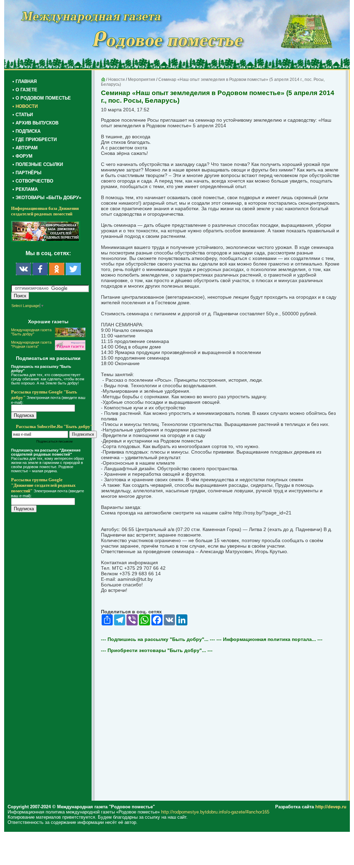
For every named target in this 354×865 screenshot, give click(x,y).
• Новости (25, 106)
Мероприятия (141, 79)
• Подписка (26, 131)
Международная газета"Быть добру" (31, 332)
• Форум (22, 156)
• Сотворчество (32, 181)
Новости (116, 79)
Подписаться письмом (54, 441)
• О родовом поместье (41, 98)
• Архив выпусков (35, 122)
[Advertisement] (52, 657)
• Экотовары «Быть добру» (46, 197)
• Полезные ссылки (37, 164)
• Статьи (22, 114)
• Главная (24, 81)
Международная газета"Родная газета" (31, 344)
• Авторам (25, 147)
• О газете (24, 89)
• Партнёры (26, 172)
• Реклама (25, 189)
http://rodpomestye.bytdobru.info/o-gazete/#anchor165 (215, 812)
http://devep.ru (330, 806)
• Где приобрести (34, 139)
